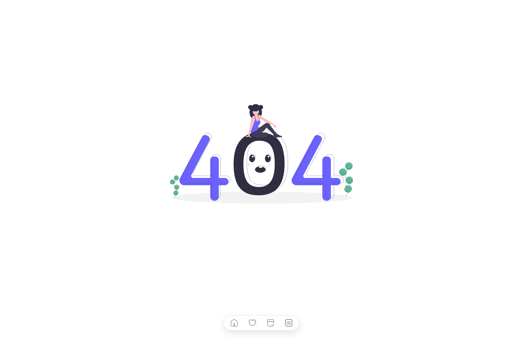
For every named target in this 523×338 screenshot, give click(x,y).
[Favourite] (252, 323)
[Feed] (289, 323)
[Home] (234, 323)
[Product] (271, 323)
